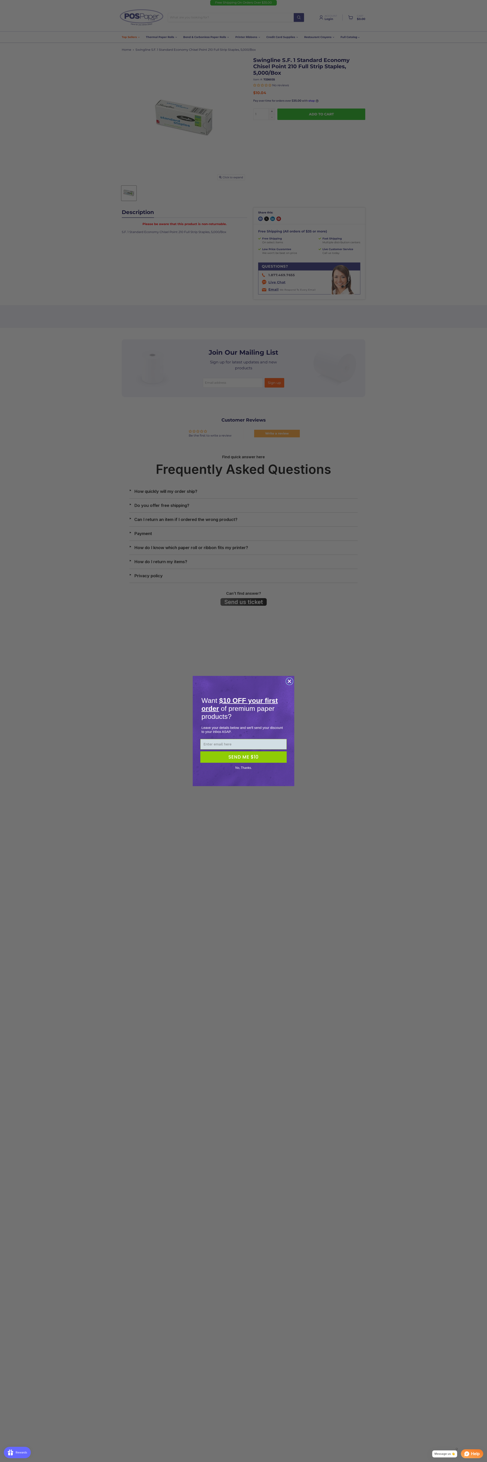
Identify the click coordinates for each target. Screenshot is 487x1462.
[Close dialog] (289, 681)
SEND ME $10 (243, 757)
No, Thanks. (243, 767)
